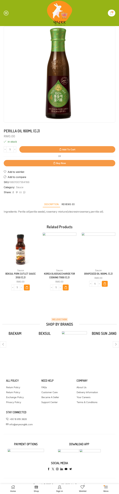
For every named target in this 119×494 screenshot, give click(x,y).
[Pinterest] (17, 192)
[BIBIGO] (74, 343)
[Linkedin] (61, 469)
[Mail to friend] (20, 192)
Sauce (19, 187)
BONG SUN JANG (104, 333)
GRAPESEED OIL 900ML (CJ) (98, 273)
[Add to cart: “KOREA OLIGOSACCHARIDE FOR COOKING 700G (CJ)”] (66, 287)
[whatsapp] (23, 192)
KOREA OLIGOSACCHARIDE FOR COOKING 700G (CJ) (59, 275)
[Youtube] (66, 469)
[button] (3, 344)
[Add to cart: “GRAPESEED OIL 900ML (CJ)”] (105, 284)
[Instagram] (57, 469)
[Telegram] (70, 469)
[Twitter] (53, 469)
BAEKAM (15, 333)
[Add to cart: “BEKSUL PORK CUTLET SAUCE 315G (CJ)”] (27, 287)
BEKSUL (45, 333)
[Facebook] (13, 192)
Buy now (61, 163)
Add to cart (68, 149)
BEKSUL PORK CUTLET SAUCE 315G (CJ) (20, 275)
